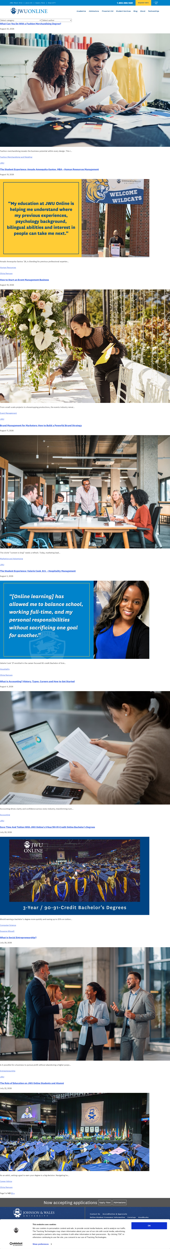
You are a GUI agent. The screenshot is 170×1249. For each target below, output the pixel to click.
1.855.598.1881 (125, 2)
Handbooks (143, 1217)
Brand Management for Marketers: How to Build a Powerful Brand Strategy (41, 425)
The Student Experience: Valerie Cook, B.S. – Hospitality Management (38, 570)
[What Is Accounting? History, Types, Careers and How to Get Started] (85, 804)
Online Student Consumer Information (107, 1217)
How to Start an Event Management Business (24, 279)
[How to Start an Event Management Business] (85, 402)
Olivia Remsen (6, 273)
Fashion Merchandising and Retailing (16, 157)
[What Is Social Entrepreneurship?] (85, 1060)
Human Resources (8, 267)
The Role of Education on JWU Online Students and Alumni (32, 1083)
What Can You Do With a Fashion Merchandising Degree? (30, 23)
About (142, 11)
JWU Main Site (16, 3)
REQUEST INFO (143, 3)
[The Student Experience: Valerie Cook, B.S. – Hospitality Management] (74, 658)
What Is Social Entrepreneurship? (18, 937)
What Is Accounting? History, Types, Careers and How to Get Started (37, 681)
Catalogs (132, 1217)
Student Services (123, 11)
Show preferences (41, 1244)
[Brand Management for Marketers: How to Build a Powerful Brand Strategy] (85, 547)
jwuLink (29, 3)
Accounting (5, 814)
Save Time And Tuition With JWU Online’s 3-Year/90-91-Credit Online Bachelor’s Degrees (47, 827)
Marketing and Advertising (11, 558)
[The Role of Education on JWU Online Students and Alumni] (74, 1170)
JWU (2, 163)
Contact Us (95, 1214)
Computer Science (8, 925)
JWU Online (29, 11)
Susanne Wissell (7, 931)
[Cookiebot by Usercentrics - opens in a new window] (16, 1244)
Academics (81, 11)
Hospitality (5, 669)
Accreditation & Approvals (115, 1214)
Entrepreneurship (7, 1071)
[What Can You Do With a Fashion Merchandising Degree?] (85, 146)
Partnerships (153, 11)
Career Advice (6, 1181)
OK (149, 1226)
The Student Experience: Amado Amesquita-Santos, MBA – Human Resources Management (49, 169)
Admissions (94, 11)
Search (51, 3)
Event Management (8, 413)
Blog (135, 11)
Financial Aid (107, 11)
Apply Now (40, 3)
